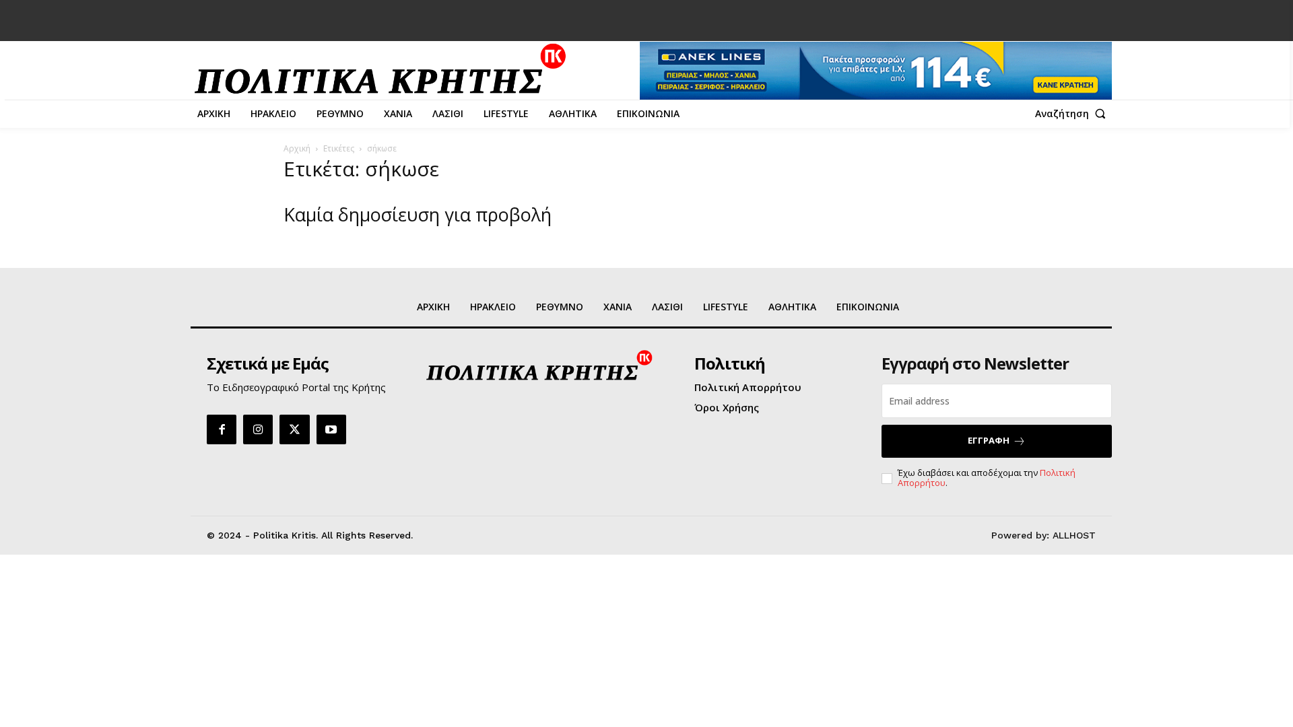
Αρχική (297, 148)
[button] (1073, 114)
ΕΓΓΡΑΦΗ (988, 440)
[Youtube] (331, 429)
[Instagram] (258, 429)
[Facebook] (221, 429)
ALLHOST (1074, 535)
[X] (294, 429)
